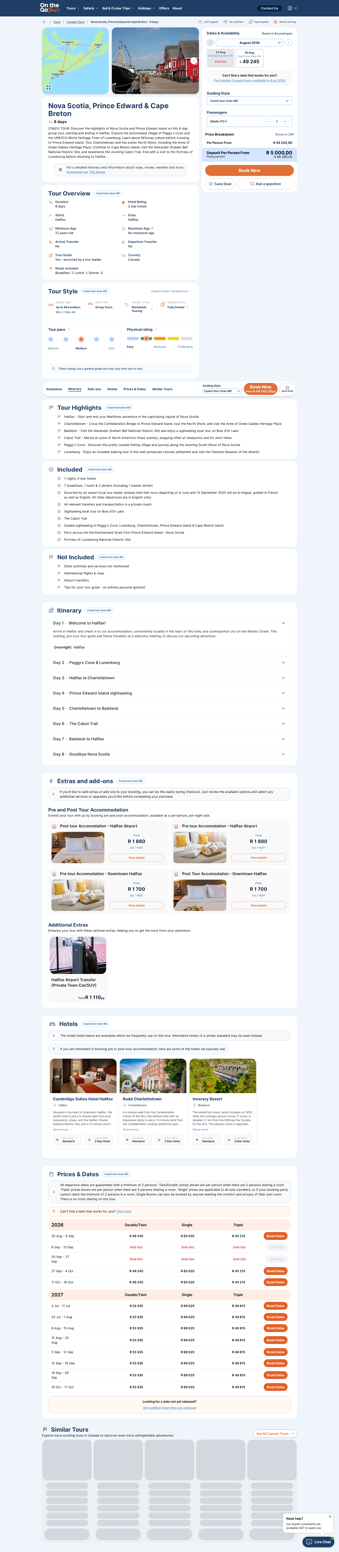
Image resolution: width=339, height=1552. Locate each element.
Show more (60, 1129)
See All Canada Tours (272, 1434)
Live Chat (322, 1542)
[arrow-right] (288, 42)
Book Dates (275, 1236)
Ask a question (268, 184)
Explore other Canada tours (169, 291)
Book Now (249, 170)
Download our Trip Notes (86, 172)
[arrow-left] (210, 42)
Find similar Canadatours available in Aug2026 (249, 80)
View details (136, 857)
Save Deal (222, 184)
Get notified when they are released (169, 1408)
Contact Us (269, 8)
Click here (123, 1211)
